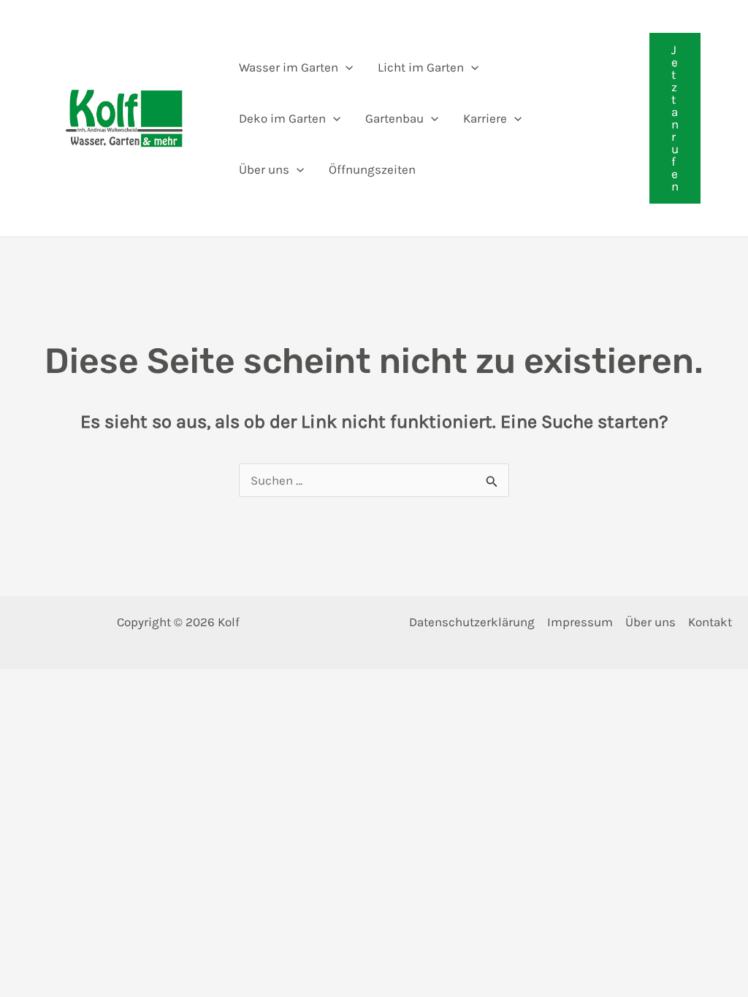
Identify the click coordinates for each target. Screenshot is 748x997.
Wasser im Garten (288, 67)
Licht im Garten (421, 67)
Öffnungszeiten (372, 169)
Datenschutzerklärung (472, 622)
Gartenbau (394, 118)
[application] (345, 67)
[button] (675, 118)
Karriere (485, 118)
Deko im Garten (282, 118)
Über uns (264, 169)
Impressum (580, 622)
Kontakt (710, 622)
